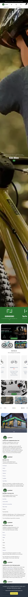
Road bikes (4, 499)
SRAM (4, 537)
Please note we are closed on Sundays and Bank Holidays (14, 1)
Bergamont (4, 470)
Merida (4, 468)
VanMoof (4, 473)
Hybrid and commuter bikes (7, 504)
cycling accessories (10, 568)
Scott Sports (5, 465)
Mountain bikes (5, 501)
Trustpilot (12, 450)
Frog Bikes (4, 478)
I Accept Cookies (14, 593)
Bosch (4, 532)
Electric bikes (5, 506)
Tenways (4, 475)
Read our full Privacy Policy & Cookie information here (14, 590)
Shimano (4, 534)
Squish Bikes (5, 480)
